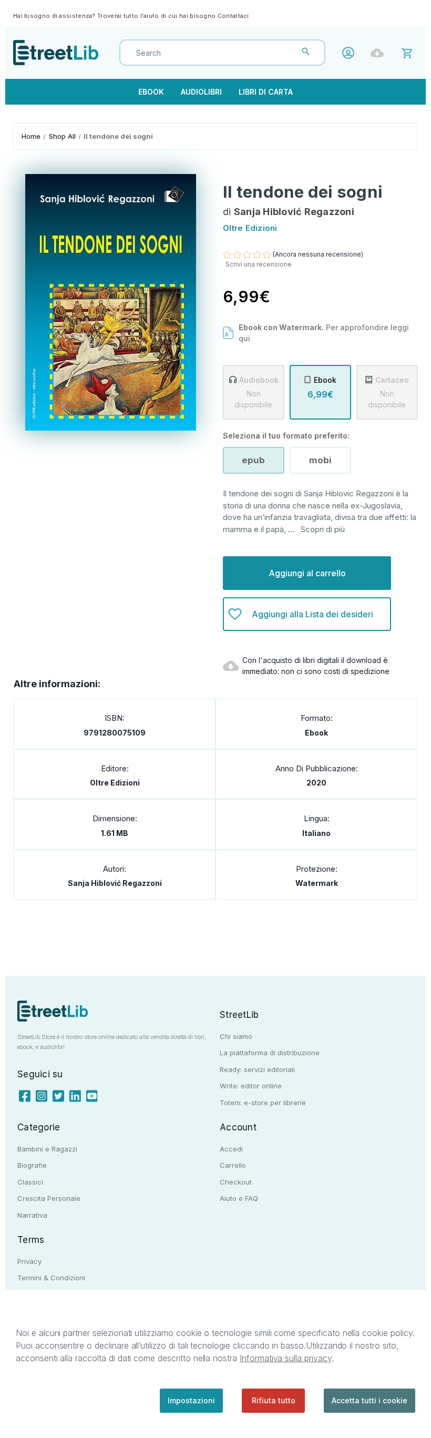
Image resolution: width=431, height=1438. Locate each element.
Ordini (380, 52)
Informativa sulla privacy (286, 1358)
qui (244, 338)
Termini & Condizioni (51, 1277)
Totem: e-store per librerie (263, 1102)
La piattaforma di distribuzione (270, 1052)
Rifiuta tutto (273, 1400)
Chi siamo (236, 1036)
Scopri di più (323, 529)
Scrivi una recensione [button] (258, 264)
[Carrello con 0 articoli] (408, 52)
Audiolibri (201, 91)
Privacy (29, 1261)
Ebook (151, 91)
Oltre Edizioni (115, 782)
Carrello (233, 1165)
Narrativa (32, 1215)
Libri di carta (266, 91)
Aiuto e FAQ (239, 1198)
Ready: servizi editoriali (257, 1069)
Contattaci (233, 15)
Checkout (236, 1182)
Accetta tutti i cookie (369, 1400)
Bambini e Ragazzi (47, 1149)
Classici (30, 1182)
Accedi (351, 52)
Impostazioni (191, 1400)
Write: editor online (251, 1086)
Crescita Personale (48, 1198)
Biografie (32, 1165)
